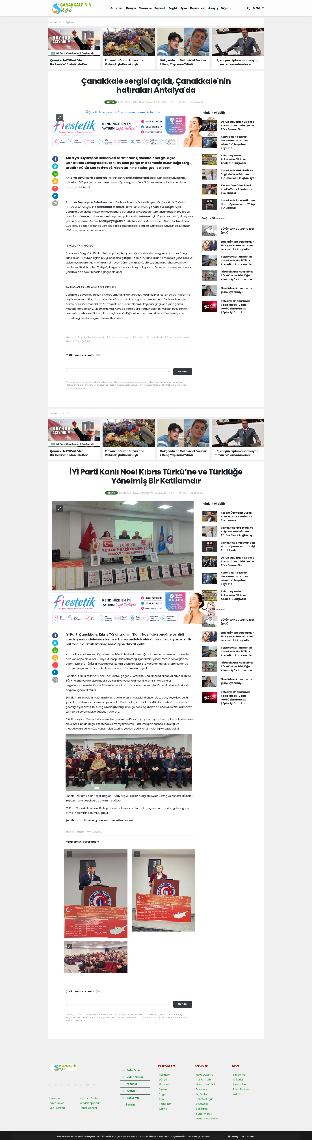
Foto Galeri (134, 1070)
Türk (78, 654)
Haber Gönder (88, 1108)
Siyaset (159, 8)
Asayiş (213, 8)
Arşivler (131, 1091)
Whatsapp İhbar (89, 1103)
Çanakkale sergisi (136, 178)
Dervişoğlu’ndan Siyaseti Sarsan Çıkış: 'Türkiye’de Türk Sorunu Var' (237, 125)
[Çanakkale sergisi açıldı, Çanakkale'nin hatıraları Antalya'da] (123, 112)
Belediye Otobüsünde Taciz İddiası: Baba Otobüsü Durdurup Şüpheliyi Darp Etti (235, 306)
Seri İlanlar (202, 1109)
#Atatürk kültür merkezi (147, 337)
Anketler (238, 1079)
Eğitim (69, 22)
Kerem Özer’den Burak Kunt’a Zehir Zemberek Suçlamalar (236, 189)
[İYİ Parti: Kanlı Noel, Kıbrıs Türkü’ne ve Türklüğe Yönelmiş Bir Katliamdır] (95, 893)
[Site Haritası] (89, 1084)
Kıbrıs (70, 654)
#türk (80, 832)
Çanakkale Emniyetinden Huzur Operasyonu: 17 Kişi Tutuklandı (238, 204)
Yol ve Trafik (203, 1079)
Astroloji (237, 1094)
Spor (183, 8)
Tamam (250, 1136)
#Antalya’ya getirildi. (78, 341)
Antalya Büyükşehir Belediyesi (87, 178)
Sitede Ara (239, 1075)
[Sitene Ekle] (95, 1084)
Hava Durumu (204, 1075)
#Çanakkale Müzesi (176, 337)
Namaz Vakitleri (205, 1084)
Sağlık (173, 8)
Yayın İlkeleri (56, 1103)
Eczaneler (202, 1089)
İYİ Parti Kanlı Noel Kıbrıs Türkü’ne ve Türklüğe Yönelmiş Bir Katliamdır (237, 275)
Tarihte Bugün (204, 1099)
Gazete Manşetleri (207, 1118)
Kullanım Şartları (89, 1098)
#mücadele (93, 832)
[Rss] (82, 1084)
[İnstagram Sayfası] (63, 1084)
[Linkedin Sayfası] (76, 1084)
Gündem (116, 8)
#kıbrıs (70, 832)
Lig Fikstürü (202, 1094)
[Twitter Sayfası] (57, 1084)
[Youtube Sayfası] (70, 1084)
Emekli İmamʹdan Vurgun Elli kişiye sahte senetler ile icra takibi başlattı (237, 245)
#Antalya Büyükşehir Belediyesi (85, 337)
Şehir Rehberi (204, 1113)
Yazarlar (131, 1084)
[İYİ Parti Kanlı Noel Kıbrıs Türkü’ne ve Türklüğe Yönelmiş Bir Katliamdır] (123, 546)
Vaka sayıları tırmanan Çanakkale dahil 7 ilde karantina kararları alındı (238, 260)
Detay (234, 1136)
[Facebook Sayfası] (51, 1084)
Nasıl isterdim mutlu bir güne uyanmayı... (236, 290)
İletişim (131, 1104)
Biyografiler (240, 1084)
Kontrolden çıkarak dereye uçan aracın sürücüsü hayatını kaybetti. (234, 142)
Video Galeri (134, 1077)
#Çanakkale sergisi (118, 337)
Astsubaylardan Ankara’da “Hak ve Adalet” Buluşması (233, 159)
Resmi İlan (197, 8)
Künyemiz (132, 1098)
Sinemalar (202, 1104)
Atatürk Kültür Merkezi (108, 207)
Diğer (225, 8)
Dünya (131, 8)
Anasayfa (56, 22)
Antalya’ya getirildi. (113, 221)
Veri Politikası (57, 1108)
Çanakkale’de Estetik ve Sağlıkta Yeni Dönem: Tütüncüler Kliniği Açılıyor (238, 174)
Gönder (182, 371)
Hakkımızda (56, 1098)
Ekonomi (145, 8)
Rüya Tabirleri (241, 1089)
